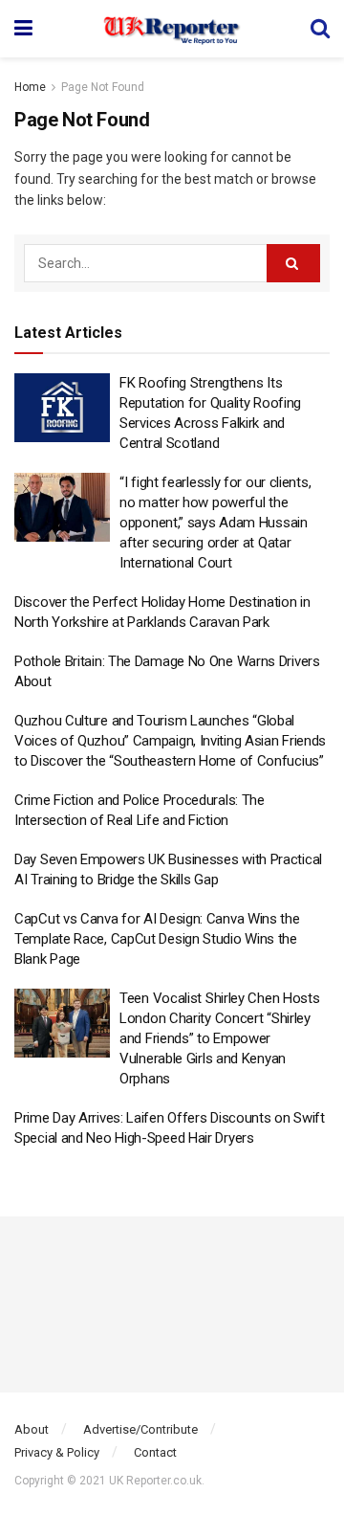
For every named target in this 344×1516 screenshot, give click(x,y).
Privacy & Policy (56, 1452)
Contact (155, 1452)
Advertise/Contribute (140, 1429)
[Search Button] (320, 28)
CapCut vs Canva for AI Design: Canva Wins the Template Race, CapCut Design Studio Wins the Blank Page (157, 939)
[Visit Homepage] (172, 29)
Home (30, 87)
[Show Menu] (23, 28)
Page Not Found (102, 87)
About (31, 1429)
